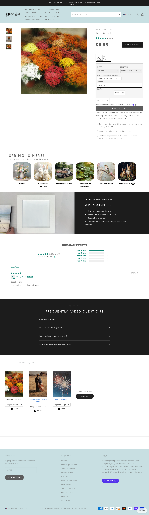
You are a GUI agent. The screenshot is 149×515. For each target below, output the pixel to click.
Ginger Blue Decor (104, 29)
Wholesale (49, 19)
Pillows (58, 13)
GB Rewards (66, 484)
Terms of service (68, 488)
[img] (16, 273)
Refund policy (67, 492)
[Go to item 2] (9, 39)
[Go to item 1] (9, 31)
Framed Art (54, 9)
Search (64, 460)
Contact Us (66, 476)
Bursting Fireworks (61, 399)
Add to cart (132, 45)
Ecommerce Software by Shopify (74, 508)
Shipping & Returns (69, 464)
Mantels (46, 13)
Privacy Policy (67, 472)
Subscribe (14, 477)
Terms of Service (68, 468)
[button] (101, 38)
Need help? (119, 93)
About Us (43, 16)
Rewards (55, 16)
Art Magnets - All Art (35, 9)
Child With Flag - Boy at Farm (38, 400)
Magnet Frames (32, 13)
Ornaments (30, 16)
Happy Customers (32, 19)
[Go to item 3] (9, 47)
